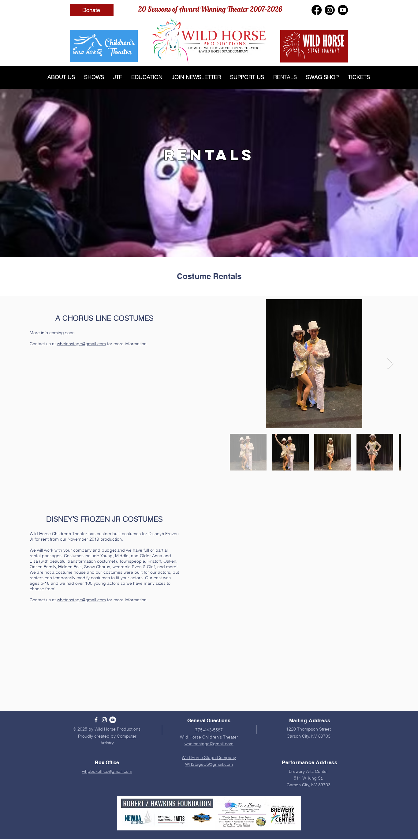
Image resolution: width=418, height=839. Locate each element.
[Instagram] (330, 10)
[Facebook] (317, 10)
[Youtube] (343, 10)
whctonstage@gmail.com (81, 343)
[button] (61, 77)
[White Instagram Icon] (104, 719)
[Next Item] (390, 364)
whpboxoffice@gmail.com (107, 771)
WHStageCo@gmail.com (209, 764)
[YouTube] (112, 719)
